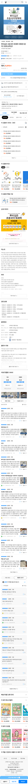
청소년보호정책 (20, 769)
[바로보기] (4, 395)
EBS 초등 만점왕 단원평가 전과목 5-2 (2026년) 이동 (17, 738)
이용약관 (6, 769)
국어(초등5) (20, 305)
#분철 (3, 167)
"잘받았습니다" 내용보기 (14, 431)
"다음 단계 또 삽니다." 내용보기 (14, 513)
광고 (16, 772)
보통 (10, 337)
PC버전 (8, 771)
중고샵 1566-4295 (14, 763)
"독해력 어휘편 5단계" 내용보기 (14, 495)
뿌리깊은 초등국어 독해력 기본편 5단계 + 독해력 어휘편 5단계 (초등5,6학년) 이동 (14, 201)
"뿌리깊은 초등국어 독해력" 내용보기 (14, 463)
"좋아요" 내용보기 (14, 546)
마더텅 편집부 (4, 51)
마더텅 (2, 53)
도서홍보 (12, 772)
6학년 (14, 309)
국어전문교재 (16, 313)
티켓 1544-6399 (19, 761)
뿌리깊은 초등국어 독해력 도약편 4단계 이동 (16, 142)
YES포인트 (3, 68)
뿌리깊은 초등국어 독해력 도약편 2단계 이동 (16, 152)
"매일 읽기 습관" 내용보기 (14, 563)
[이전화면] (2, 2)
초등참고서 (9, 305)
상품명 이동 (6, 180)
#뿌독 (7, 167)
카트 (26, 2)
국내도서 (4, 305)
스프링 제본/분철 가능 (13, 777)
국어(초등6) (20, 309)
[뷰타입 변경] (26, 127)
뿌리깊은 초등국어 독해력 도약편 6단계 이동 (16, 132)
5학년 (9, 58)
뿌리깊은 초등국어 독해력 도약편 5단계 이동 (16, 137)
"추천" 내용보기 (14, 415)
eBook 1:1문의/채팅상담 (13, 764)
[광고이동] (22, 2)
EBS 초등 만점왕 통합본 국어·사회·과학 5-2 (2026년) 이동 (17, 712)
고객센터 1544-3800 (9, 761)
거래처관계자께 (18, 771)
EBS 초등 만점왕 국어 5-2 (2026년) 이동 (6, 712)
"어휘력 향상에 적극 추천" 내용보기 (14, 530)
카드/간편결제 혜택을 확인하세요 (17, 78)
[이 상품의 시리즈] (26, 123)
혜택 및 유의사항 (7, 388)
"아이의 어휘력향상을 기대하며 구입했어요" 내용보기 (14, 479)
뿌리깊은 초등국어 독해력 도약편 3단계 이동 (16, 147)
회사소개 (12, 771)
